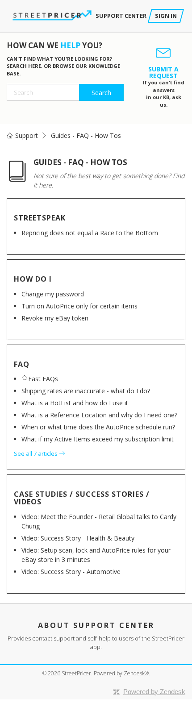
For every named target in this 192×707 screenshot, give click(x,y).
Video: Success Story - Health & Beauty (77, 538)
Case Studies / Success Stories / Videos (82, 498)
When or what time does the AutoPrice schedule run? (98, 427)
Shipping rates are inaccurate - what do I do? (85, 391)
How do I (33, 279)
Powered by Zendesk (154, 691)
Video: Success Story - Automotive (71, 571)
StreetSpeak (40, 218)
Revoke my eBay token (54, 318)
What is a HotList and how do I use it (74, 403)
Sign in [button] (166, 16)
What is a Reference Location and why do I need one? (99, 415)
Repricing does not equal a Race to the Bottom (89, 233)
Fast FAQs (43, 378)
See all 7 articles (36, 453)
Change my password (52, 294)
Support (26, 135)
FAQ (21, 364)
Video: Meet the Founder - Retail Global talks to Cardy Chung (98, 521)
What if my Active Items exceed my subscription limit (97, 439)
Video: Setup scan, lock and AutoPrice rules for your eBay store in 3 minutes (96, 555)
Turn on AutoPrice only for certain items (79, 306)
